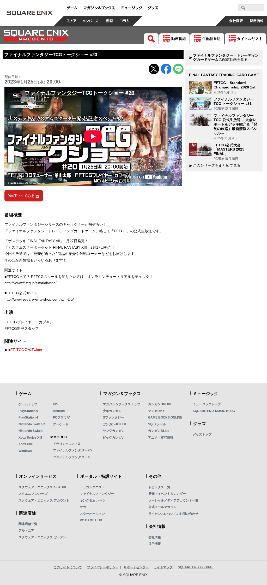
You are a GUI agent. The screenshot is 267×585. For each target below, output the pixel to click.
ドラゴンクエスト (92, 487)
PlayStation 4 (28, 417)
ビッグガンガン (114, 437)
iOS (55, 404)
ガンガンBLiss (158, 431)
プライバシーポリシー (102, 567)
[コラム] (124, 21)
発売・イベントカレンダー (167, 494)
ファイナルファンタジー (97, 494)
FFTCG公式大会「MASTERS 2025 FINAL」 (229, 149)
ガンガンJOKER (114, 424)
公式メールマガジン (162, 507)
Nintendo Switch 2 (32, 424)
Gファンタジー (113, 417)
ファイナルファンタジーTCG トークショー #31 (234, 101)
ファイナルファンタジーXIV (72, 450)
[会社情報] (236, 21)
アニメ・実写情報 (160, 437)
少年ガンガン (112, 411)
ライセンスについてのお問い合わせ (173, 514)
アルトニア (26, 530)
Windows (25, 451)
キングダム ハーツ (93, 500)
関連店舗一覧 (28, 524)
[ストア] (71, 21)
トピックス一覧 (159, 487)
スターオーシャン (92, 514)
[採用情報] (256, 21)
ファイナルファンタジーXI (71, 457)
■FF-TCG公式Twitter (25, 350)
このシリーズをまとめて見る (216, 166)
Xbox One (26, 444)
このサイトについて (68, 567)
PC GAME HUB (91, 520)
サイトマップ (163, 567)
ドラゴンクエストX (66, 444)
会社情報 (154, 537)
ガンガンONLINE (160, 404)
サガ (83, 507)
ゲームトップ (28, 404)
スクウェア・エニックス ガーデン (42, 537)
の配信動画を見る (226, 57)
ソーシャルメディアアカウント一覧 (173, 500)
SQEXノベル (157, 424)
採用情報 (154, 544)
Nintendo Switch (31, 431)
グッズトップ (202, 434)
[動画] (109, 21)
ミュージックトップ (207, 404)
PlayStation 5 (28, 411)
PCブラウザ (61, 417)
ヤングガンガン (114, 431)
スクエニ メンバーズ (33, 494)
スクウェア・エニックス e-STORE (43, 487)
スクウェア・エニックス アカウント (44, 500)
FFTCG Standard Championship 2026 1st (235, 85)
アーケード (61, 424)
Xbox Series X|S (30, 437)
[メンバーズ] (90, 21)
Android (59, 411)
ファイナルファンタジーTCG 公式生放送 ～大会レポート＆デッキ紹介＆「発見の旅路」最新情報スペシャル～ (235, 124)
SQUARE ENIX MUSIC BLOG (214, 411)
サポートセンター (136, 567)
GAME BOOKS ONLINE (165, 417)
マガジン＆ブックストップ (121, 404)
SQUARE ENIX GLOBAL (195, 567)
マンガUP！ (156, 411)
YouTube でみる (21, 196)
